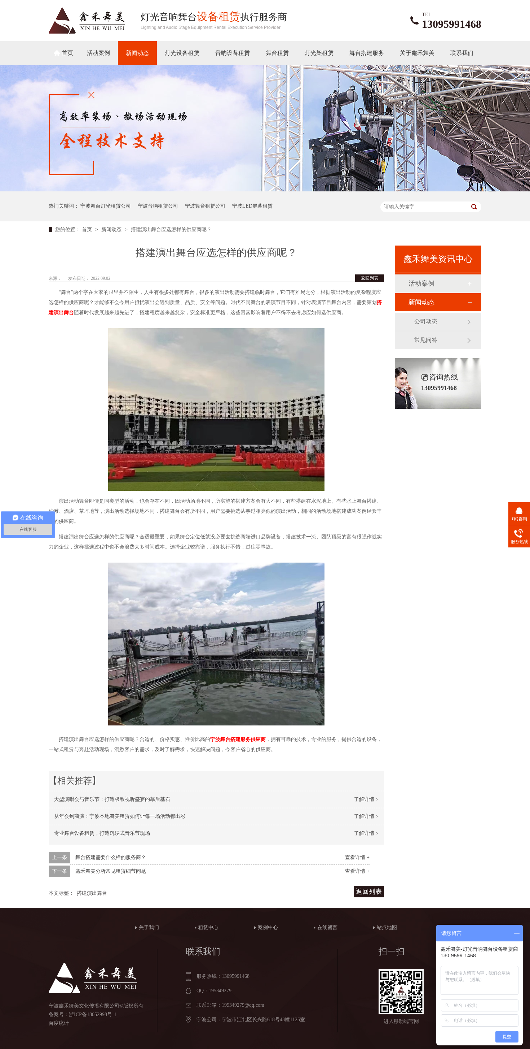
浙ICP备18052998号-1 (92, 1014)
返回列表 (369, 278)
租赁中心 (208, 927)
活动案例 (98, 53)
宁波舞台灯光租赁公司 (105, 206)
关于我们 (149, 927)
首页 (67, 53)
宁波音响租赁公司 (158, 206)
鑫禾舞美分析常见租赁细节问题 (110, 871)
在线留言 (327, 927)
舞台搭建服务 (366, 53)
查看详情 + (357, 857)
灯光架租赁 (319, 53)
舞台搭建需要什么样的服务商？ (110, 857)
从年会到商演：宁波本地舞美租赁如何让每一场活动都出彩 (119, 816)
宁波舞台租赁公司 (205, 206)
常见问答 (425, 340)
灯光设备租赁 (182, 53)
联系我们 (461, 53)
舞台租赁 (277, 53)
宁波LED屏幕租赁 (252, 206)
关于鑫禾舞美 (417, 53)
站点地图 (387, 927)
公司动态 (425, 321)
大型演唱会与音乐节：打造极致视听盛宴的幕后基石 (112, 799)
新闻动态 (137, 53)
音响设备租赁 (232, 53)
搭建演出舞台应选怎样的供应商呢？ (171, 229)
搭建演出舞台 (92, 893)
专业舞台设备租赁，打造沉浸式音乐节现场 (102, 833)
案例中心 (268, 927)
